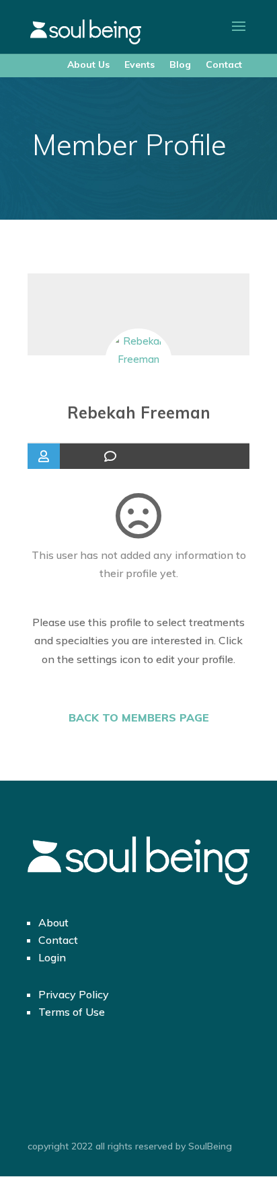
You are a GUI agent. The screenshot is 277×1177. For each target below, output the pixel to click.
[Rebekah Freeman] (138, 362)
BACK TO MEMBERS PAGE (139, 717)
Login (52, 957)
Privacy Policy (73, 994)
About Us (88, 64)
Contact (224, 64)
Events (139, 64)
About (53, 922)
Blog (180, 64)
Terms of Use (71, 1011)
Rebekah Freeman (138, 412)
